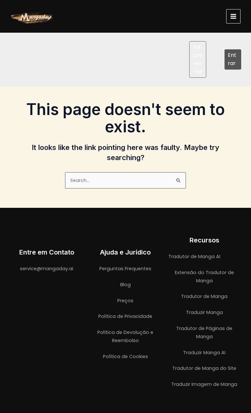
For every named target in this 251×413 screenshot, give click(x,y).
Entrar (232, 59)
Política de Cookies (125, 356)
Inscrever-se (197, 59)
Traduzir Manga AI (204, 352)
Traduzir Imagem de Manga (204, 384)
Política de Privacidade (125, 316)
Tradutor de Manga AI (194, 256)
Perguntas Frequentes (125, 268)
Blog (125, 284)
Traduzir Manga (204, 312)
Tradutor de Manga (204, 296)
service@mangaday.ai (46, 268)
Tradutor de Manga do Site (204, 368)
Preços (125, 300)
